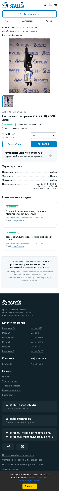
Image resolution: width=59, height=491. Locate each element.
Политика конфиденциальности (18, 455)
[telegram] (8, 446)
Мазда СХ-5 (8, 338)
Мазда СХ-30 (8, 328)
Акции (7, 21)
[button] (8, 101)
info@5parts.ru (18, 221)
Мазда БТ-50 (37, 338)
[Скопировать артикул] (25, 112)
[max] (22, 446)
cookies (32, 477)
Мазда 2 (35, 333)
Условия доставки (11, 386)
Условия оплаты (10, 381)
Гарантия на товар (11, 390)
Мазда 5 (6, 347)
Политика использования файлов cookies (22, 464)
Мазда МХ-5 (37, 342)
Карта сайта (8, 395)
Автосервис (27, 21)
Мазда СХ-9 (8, 351)
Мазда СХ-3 (37, 347)
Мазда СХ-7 (37, 351)
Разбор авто (51, 21)
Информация (37, 364)
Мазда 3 (6, 342)
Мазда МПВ (36, 328)
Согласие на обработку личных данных (22, 460)
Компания (7, 364)
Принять (29, 486)
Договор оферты (10, 469)
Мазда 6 (6, 333)
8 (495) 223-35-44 (23, 405)
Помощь (6, 377)
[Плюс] (53, 135)
